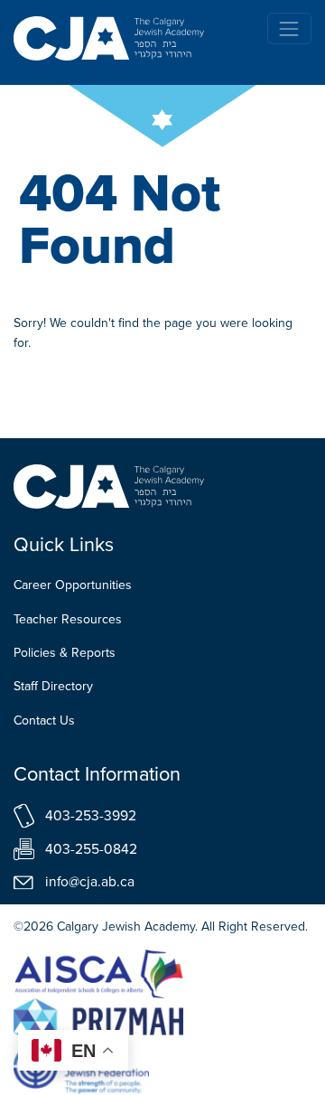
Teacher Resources (68, 619)
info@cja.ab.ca (90, 881)
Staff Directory (53, 686)
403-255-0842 (91, 848)
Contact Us (44, 720)
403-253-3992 (90, 815)
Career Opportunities (73, 585)
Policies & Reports (65, 652)
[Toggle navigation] (289, 28)
